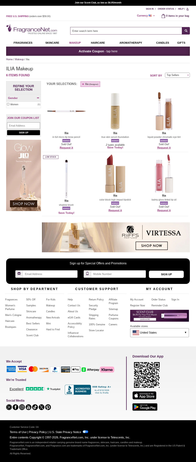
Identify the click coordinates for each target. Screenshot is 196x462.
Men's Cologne (13, 315)
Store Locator (96, 330)
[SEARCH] (186, 31)
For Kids (51, 299)
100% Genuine (97, 324)
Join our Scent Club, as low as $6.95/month (98, 2)
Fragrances (23, 42)
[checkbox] (23, 104)
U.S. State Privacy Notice (65, 432)
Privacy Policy (38, 432)
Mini (48, 323)
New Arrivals (53, 317)
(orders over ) (28, 16)
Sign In (150, 9)
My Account (136, 299)
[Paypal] (55, 369)
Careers (113, 324)
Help (181, 9)
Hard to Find (53, 329)
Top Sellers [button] (173, 75)
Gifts (181, 42)
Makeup (75, 42)
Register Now (137, 305)
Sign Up (23, 132)
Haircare (98, 42)
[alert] (146, 16)
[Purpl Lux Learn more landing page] (159, 317)
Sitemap (113, 309)
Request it (66, 147)
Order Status (166, 9)
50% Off (30, 299)
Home (9, 59)
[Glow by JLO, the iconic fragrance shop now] (23, 177)
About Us (73, 311)
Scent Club (32, 335)
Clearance (31, 329)
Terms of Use (18, 432)
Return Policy (96, 299)
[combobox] (130, 31)
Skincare (52, 42)
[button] (66, 113)
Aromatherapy (34, 317)
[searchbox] (126, 31)
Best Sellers (33, 323)
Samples (31, 305)
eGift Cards (74, 317)
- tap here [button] (98, 51)
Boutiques (10, 327)
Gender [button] (13, 97)
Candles (50, 311)
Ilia (91, 84)
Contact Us (74, 305)
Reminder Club (159, 305)
